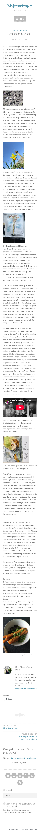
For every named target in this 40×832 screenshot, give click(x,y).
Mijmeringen (20, 5)
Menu (21, 19)
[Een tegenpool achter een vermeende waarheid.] (20, 782)
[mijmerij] (8, 775)
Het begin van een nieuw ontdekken (28, 737)
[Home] (32, 775)
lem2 (26, 40)
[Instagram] (20, 775)
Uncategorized (20, 30)
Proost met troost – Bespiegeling (23, 758)
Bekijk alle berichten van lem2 (26, 688)
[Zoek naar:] (20, 795)
